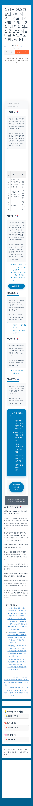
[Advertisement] (16, 83)
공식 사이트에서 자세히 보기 (16, 487)
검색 (18, 52)
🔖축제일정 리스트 (12, 739)
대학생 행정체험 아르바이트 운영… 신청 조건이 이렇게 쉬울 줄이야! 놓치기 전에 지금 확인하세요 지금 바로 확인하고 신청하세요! (17, 637)
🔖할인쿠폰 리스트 (12, 727)
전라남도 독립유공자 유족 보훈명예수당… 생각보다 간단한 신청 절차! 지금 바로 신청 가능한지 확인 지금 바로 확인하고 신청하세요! (17, 664)
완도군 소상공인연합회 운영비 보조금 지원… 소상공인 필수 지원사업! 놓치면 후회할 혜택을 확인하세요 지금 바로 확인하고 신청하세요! (17, 624)
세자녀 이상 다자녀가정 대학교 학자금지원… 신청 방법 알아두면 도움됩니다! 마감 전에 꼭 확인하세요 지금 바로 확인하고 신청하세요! (17, 651)
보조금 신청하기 (16, 286)
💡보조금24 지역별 (12, 716)
